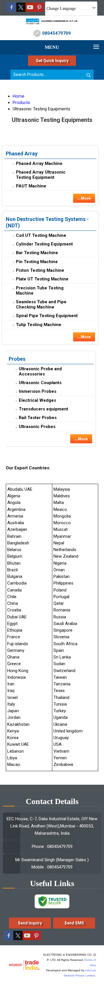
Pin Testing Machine (37, 261)
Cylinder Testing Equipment (44, 244)
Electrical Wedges (37, 400)
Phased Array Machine (39, 163)
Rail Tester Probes (38, 417)
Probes (17, 359)
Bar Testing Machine (37, 252)
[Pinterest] (39, 10)
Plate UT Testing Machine (42, 279)
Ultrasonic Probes (37, 426)
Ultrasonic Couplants (40, 382)
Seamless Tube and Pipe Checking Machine (41, 304)
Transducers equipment (43, 409)
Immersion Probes (37, 391)
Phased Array (22, 153)
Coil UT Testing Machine (41, 235)
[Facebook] (11, 10)
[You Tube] (30, 10)
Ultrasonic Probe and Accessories (40, 371)
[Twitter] (20, 10)
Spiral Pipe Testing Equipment (47, 315)
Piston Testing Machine (40, 270)
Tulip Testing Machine (38, 324)
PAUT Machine (31, 186)
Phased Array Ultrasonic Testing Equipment (41, 175)
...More (84, 198)
